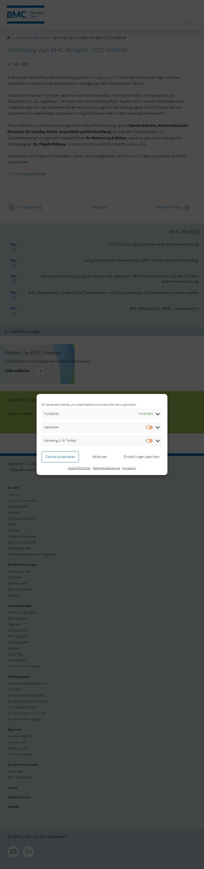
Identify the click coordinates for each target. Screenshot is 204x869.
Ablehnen (100, 456)
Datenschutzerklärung (106, 468)
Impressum (129, 468)
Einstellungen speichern (142, 456)
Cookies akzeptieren (60, 456)
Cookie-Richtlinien (79, 468)
